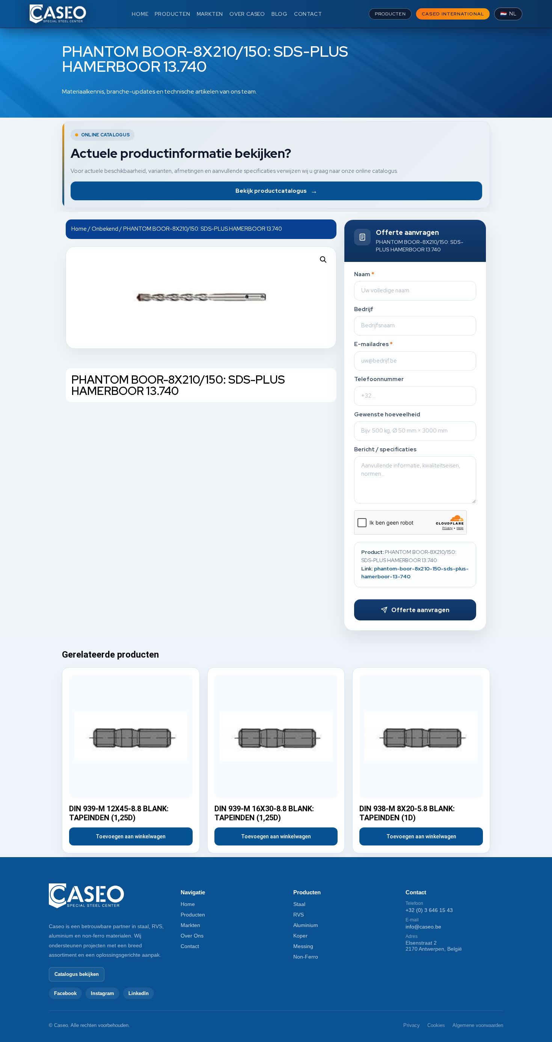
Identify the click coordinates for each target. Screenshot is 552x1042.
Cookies (436, 1025)
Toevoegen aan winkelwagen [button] (131, 836)
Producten (193, 915)
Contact (190, 946)
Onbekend (105, 228)
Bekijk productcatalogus (276, 190)
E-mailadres (373, 344)
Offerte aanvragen (420, 610)
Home (79, 228)
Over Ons (192, 936)
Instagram (102, 993)
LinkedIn (138, 993)
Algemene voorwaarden (477, 1025)
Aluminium (305, 925)
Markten (190, 925)
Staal (299, 904)
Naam (364, 274)
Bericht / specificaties (385, 449)
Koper (300, 936)
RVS (298, 915)
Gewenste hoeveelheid (387, 414)
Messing (303, 946)
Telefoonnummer (379, 379)
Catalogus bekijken (76, 974)
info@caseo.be (423, 927)
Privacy (411, 1025)
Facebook (65, 993)
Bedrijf (363, 309)
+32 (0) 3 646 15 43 (429, 910)
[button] (323, 259)
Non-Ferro (305, 957)
